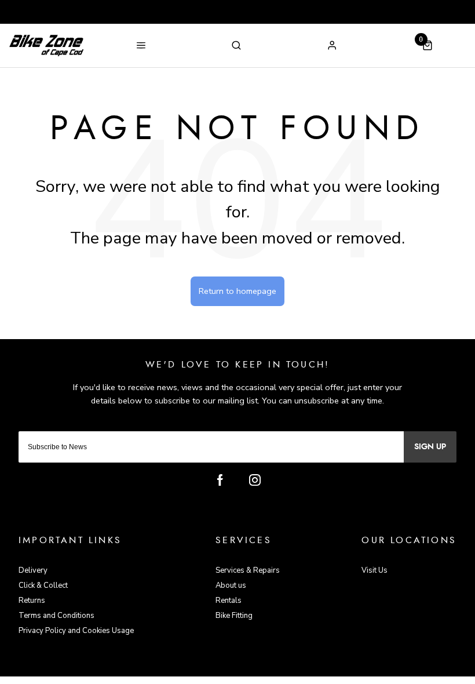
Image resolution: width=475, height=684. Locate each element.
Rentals (228, 600)
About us (230, 585)
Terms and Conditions (56, 615)
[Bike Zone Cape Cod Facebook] (220, 480)
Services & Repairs (247, 570)
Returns (32, 600)
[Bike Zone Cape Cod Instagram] (255, 480)
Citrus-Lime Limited (274, 667)
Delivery (33, 570)
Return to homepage (237, 291)
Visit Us (374, 570)
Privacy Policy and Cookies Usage (76, 630)
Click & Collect (43, 585)
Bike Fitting (234, 615)
